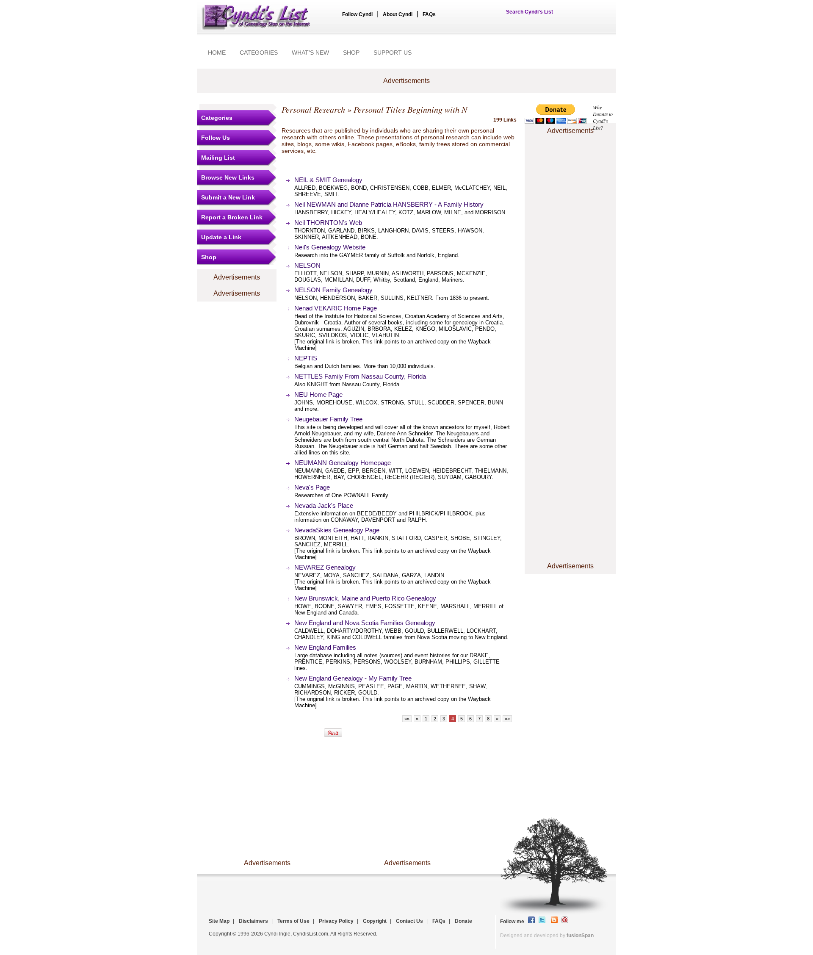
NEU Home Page (318, 394)
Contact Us (409, 921)
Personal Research (313, 109)
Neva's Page (312, 487)
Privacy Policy (336, 921)
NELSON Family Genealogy (333, 289)
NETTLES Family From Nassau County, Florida (360, 376)
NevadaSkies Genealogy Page (336, 530)
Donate (463, 921)
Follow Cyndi (357, 14)
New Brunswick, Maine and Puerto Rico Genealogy (365, 598)
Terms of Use (293, 921)
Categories (216, 117)
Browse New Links (227, 177)
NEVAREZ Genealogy (325, 567)
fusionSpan (580, 935)
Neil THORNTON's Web (328, 222)
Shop (208, 257)
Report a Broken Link (232, 217)
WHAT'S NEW (310, 52)
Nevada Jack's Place (323, 505)
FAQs (429, 14)
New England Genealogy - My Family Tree (353, 678)
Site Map (219, 921)
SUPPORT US (392, 52)
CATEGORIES (259, 52)
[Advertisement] (570, 162)
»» (507, 718)
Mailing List (218, 157)
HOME (217, 52)
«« (406, 718)
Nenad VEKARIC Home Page (335, 308)
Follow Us (215, 137)
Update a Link (221, 237)
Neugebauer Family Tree (328, 419)
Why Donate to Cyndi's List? (603, 117)
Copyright (375, 921)
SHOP (351, 52)
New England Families (325, 647)
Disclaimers (253, 921)
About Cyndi (397, 14)
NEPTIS (305, 358)
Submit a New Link (228, 197)
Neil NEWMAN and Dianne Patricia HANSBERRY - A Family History (389, 204)
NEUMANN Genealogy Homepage (342, 462)
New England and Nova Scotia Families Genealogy (364, 622)
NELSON (307, 265)
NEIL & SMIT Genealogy (328, 179)
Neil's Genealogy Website (329, 247)
